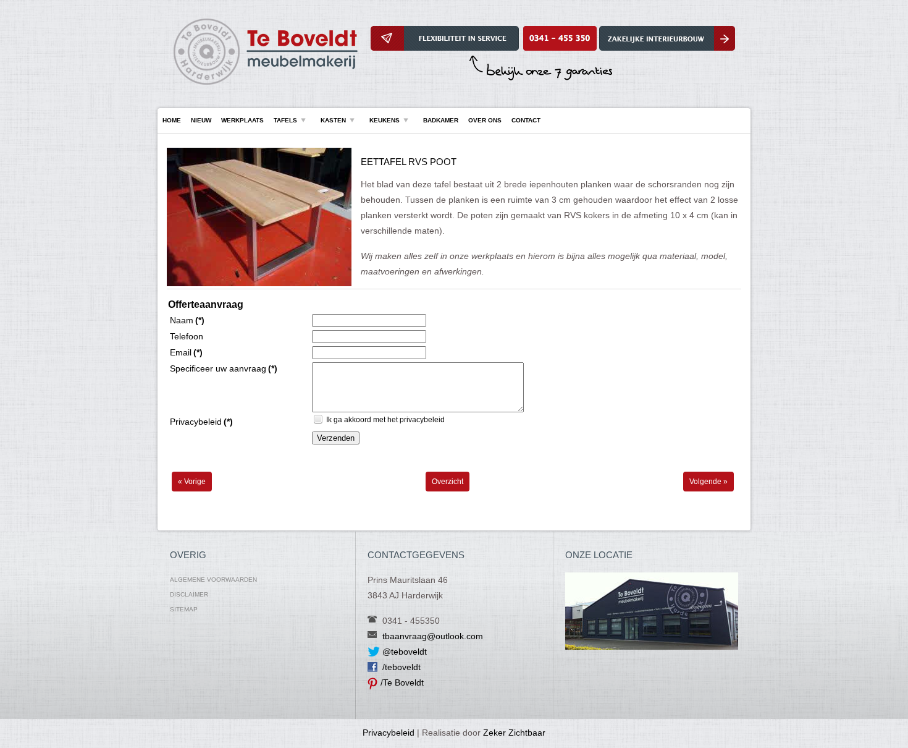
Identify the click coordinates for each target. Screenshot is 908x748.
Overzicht (447, 481)
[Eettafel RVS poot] (259, 283)
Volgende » (708, 481)
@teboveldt (404, 652)
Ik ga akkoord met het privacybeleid (385, 419)
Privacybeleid (388, 732)
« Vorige (192, 481)
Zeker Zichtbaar (514, 732)
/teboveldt (401, 667)
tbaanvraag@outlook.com (432, 636)
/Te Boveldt (402, 682)
